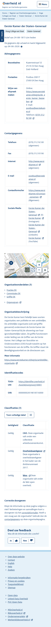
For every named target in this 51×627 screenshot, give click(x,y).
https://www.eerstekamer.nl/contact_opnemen (37, 193)
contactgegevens (12, 519)
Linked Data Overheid (18, 598)
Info (46, 277)
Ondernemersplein (16, 616)
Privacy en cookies (16, 581)
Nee (25, 540)
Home (4, 13)
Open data (13, 595)
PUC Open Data (15, 602)
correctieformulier (30, 512)
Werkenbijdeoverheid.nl (19, 619)
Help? (21, 46)
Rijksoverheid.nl (15, 613)
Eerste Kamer (35, 218)
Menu (44, 4)
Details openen (2, 36)
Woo (25, 475)
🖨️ (45, 270)
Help (10, 566)
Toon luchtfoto (27, 270)
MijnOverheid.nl (15, 609)
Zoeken (11, 570)
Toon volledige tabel (16, 415)
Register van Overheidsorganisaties (23, 13)
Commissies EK (13, 293)
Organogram (12, 302)
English (11, 563)
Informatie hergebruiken (19, 577)
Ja (11, 540)
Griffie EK (11, 296)
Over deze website (16, 556)
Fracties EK (12, 290)
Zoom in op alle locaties (33, 269)
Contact (11, 560)
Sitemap (11, 587)
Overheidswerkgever (32, 451)
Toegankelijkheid (16, 584)
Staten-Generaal (25, 16)
